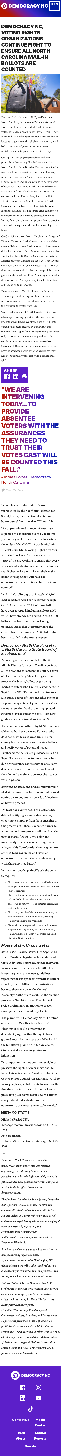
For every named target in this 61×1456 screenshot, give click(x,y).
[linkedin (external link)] (15, 378)
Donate (30, 1446)
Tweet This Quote (15, 490)
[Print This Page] (24, 378)
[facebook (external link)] (7, 378)
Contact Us (20, 1420)
